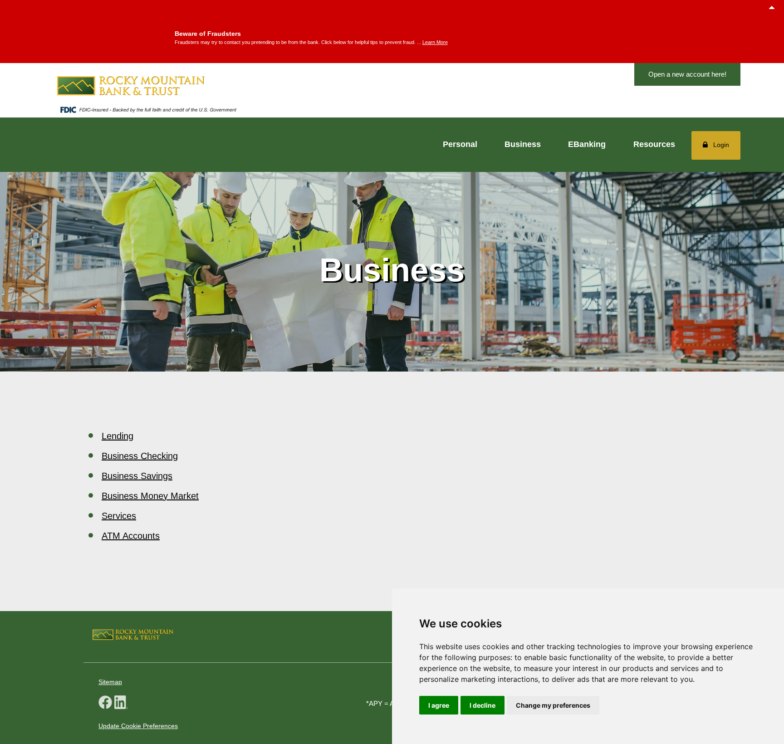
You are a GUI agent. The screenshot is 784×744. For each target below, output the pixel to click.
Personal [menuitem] (460, 144)
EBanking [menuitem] (587, 144)
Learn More (435, 42)
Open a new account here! (687, 74)
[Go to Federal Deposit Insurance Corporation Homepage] (148, 112)
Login (721, 144)
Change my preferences (553, 705)
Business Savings (137, 476)
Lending (117, 436)
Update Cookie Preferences (138, 725)
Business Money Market (150, 496)
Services (119, 516)
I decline (482, 705)
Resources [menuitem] (654, 144)
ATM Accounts (131, 536)
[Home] (148, 86)
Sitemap (110, 681)
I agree (438, 705)
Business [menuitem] (523, 144)
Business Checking (140, 456)
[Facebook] (105, 703)
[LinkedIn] (121, 703)
